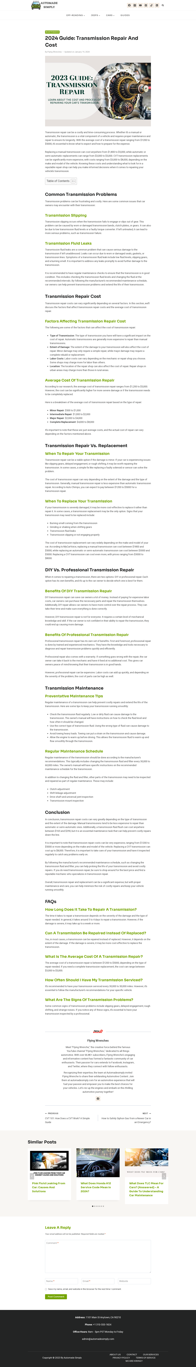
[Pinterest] (145, 5)
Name (50, 1281)
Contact (132, 1354)
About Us (115, 1354)
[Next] (164, 1176)
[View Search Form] (163, 5)
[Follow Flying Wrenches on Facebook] (98, 1098)
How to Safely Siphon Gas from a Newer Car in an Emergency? (126, 1118)
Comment (52, 1243)
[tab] (92, 1206)
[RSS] (157, 5)
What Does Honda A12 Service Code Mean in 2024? (96, 1187)
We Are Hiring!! (134, 1361)
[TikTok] (151, 5)
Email (86, 1281)
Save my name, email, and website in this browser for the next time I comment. (84, 1289)
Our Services (151, 1354)
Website (123, 1281)
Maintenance (52, 32)
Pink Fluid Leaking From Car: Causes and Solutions (48, 1187)
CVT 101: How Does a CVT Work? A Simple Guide (67, 1118)
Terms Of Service (145, 1357)
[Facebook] (129, 5)
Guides (125, 15)
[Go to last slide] (32, 1176)
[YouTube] (140, 5)
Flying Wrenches (55, 52)
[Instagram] (134, 5)
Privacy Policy (121, 1357)
